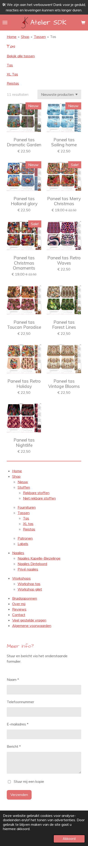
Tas (53, 36)
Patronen (25, 538)
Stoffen (24, 487)
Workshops (21, 578)
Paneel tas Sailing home (64, 142)
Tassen (40, 36)
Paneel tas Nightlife (24, 442)
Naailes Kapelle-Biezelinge (39, 558)
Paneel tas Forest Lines (64, 325)
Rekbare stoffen (36, 492)
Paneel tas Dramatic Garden (24, 142)
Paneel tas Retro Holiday (24, 384)
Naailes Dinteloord (32, 563)
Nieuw (23, 482)
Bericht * (14, 746)
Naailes (18, 553)
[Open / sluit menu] (5, 22)
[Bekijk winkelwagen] (83, 22)
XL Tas (12, 74)
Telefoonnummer (20, 702)
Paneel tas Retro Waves (64, 260)
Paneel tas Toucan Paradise (24, 325)
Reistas (13, 83)
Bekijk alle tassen (21, 56)
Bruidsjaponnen (24, 598)
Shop (25, 36)
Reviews (19, 609)
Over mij (18, 603)
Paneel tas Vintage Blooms (64, 384)
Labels (23, 543)
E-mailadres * (17, 724)
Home (11, 36)
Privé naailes (28, 569)
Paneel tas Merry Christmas (64, 201)
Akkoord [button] (69, 839)
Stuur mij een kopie (29, 781)
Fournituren (27, 507)
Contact (18, 614)
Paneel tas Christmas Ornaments (24, 262)
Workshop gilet (30, 589)
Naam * (13, 679)
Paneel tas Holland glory (24, 201)
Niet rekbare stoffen (39, 498)
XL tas (28, 523)
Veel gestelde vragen (29, 620)
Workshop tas (29, 583)
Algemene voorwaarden (31, 625)
